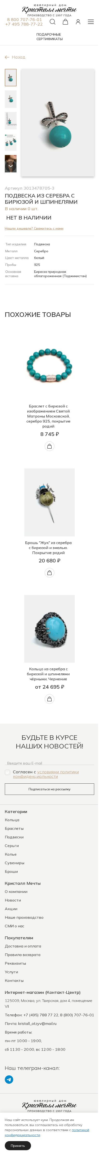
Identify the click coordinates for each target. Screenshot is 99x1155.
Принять (18, 1146)
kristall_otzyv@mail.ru (37, 1023)
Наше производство (24, 917)
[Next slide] (10, 166)
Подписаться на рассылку (49, 789)
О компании (16, 891)
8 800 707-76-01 (24, 19)
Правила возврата (22, 954)
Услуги (11, 971)
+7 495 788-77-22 (24, 24)
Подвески (14, 837)
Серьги (12, 845)
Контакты (14, 980)
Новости (13, 900)
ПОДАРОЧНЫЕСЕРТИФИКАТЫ (50, 36)
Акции (11, 908)
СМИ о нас (14, 926)
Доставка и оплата (23, 946)
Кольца (12, 819)
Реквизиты (15, 963)
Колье (11, 854)
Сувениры (14, 862)
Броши (11, 871)
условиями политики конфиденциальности (46, 774)
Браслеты (14, 828)
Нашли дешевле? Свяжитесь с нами (34, 228)
